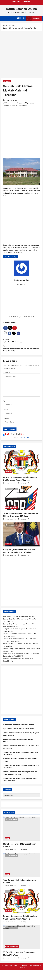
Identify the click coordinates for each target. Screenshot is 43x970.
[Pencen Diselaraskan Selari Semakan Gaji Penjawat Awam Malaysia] (21, 462)
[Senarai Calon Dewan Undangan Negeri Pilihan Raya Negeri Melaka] (21, 498)
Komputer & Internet (11, 946)
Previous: (12, 340)
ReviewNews (34, 965)
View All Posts (29, 316)
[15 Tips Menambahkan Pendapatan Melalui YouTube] (21, 937)
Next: (21, 348)
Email (5, 410)
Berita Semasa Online (21, 9)
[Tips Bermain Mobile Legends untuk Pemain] (21, 865)
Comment (7, 372)
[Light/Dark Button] (19, 18)
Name (6, 401)
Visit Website (13, 316)
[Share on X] (10, 328)
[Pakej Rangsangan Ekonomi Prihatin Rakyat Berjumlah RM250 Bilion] (21, 534)
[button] (5, 333)
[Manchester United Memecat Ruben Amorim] (21, 829)
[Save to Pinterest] (14, 328)
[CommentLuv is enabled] (14, 435)
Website (6, 419)
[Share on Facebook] (5, 328)
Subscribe (36, 18)
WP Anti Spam (25, 437)
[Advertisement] (21, 55)
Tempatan (7, 81)
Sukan (7, 838)
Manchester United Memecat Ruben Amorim (19, 724)
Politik (7, 507)
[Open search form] (24, 18)
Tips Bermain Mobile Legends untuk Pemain (18, 729)
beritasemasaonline (12, 100)
